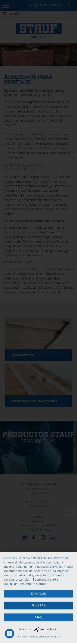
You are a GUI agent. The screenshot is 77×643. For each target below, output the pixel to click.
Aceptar (38, 605)
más (38, 617)
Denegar (38, 594)
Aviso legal (23, 636)
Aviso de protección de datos (45, 636)
